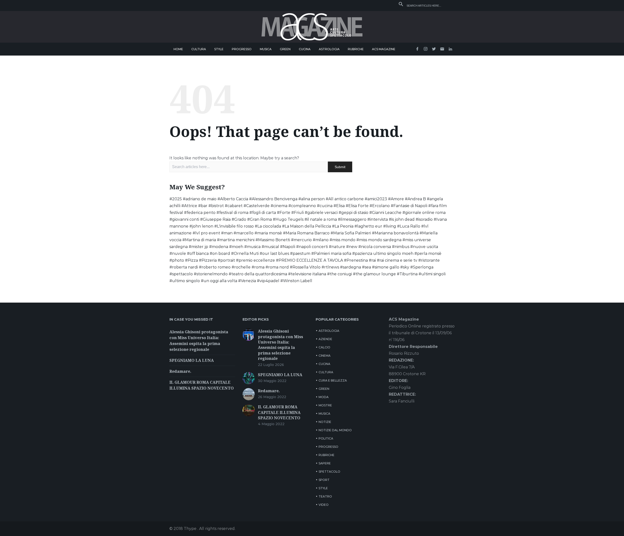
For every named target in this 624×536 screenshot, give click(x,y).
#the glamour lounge (374, 274)
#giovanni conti (184, 219)
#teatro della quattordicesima (258, 274)
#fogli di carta (262, 212)
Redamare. (180, 371)
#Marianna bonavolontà (395, 233)
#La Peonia (342, 226)
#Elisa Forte (357, 205)
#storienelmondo (211, 274)
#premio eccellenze (255, 260)
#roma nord (277, 267)
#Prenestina (356, 260)
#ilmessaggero (352, 219)
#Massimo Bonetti (272, 240)
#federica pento (199, 212)
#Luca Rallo (408, 226)
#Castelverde (257, 205)
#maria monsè (268, 233)
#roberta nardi (183, 267)
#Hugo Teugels (288, 219)
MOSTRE (325, 405)
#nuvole (177, 253)
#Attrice (189, 205)
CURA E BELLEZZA (333, 380)
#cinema (279, 205)
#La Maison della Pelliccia (306, 226)
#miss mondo (342, 240)
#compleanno (302, 205)
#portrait (226, 260)
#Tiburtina (407, 274)
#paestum (300, 253)
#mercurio (301, 240)
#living (389, 226)
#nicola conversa (374, 246)
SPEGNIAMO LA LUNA (191, 360)
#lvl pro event (206, 233)
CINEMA (325, 355)
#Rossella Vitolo (305, 267)
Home (178, 49)
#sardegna (350, 267)
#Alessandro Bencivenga (273, 199)
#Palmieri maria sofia (331, 253)
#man (227, 233)
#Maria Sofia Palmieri (351, 233)
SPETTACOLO (329, 471)
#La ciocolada (268, 226)
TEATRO (325, 496)
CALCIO (324, 347)
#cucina (324, 205)
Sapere (325, 463)
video (324, 505)
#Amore (396, 199)
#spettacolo (181, 274)
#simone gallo (385, 267)
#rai (372, 260)
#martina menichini (235, 240)
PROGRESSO (242, 49)
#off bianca (198, 253)
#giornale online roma (424, 212)
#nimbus (400, 246)
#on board (220, 253)
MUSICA (266, 49)
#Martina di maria (199, 240)
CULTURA (198, 49)
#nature (337, 246)
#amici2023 (376, 199)
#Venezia (247, 280)
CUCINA (305, 49)
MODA (324, 397)
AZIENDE (325, 339)
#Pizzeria (208, 260)
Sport (324, 480)
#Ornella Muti (245, 253)
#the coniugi (339, 274)
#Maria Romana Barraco (306, 233)
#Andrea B (415, 199)
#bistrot (216, 205)
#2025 (175, 199)
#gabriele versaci (321, 212)
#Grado (239, 219)
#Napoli (287, 246)
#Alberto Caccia (232, 199)
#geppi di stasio (353, 212)
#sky (404, 267)
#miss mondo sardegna (378, 240)
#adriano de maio (199, 199)
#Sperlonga (421, 267)
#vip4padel (268, 280)
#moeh (236, 246)
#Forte (283, 212)
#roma (258, 267)
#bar (202, 205)
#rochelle (241, 267)
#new (351, 246)
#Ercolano (380, 205)
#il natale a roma (320, 219)
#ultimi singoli (432, 274)
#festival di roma (232, 212)
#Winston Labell (296, 280)
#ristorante (429, 260)
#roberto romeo (215, 267)
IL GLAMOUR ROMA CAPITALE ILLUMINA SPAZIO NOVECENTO (279, 412)
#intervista (377, 219)
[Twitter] (434, 49)
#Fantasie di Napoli (409, 205)
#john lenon (201, 226)
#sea (366, 267)
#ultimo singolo (184, 280)
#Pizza (191, 260)
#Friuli (297, 212)
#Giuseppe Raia (215, 219)
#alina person (311, 199)
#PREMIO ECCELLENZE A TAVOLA (309, 260)
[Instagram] (425, 49)
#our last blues (274, 253)
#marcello (244, 233)
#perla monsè (427, 253)
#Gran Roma (259, 219)
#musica (252, 246)
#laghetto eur (368, 226)
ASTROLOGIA (329, 49)
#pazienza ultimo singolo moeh (382, 253)
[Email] (442, 49)
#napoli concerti (312, 246)
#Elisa (339, 205)
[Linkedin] (450, 49)
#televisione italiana (307, 274)
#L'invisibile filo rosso (234, 226)
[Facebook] (417, 49)
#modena (218, 246)
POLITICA (326, 438)
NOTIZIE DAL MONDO (335, 430)
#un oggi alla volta (219, 280)
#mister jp (198, 246)
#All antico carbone (345, 199)
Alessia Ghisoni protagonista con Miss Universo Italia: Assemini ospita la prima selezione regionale (280, 344)
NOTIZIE (325, 422)
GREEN (285, 49)
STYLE (219, 49)
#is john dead (402, 219)
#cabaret (234, 205)
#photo (176, 260)
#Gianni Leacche (385, 212)
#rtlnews (330, 267)
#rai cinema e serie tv (397, 260)
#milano (321, 240)
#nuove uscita (424, 246)
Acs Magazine (383, 49)
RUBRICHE (356, 49)
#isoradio (424, 219)
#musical (270, 246)
